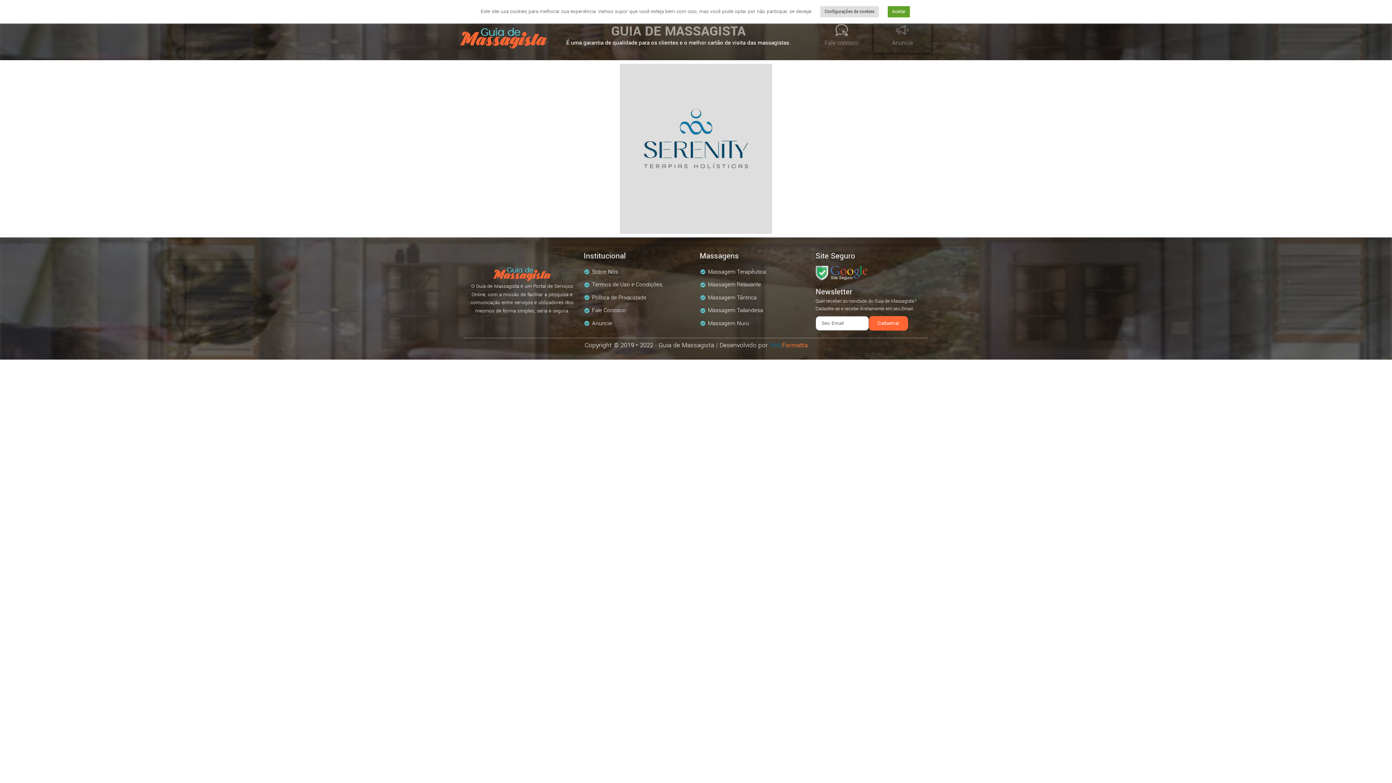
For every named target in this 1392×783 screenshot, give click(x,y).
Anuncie (902, 43)
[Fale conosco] (842, 30)
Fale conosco (842, 43)
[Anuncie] (902, 30)
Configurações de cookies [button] (849, 12)
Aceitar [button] (899, 12)
